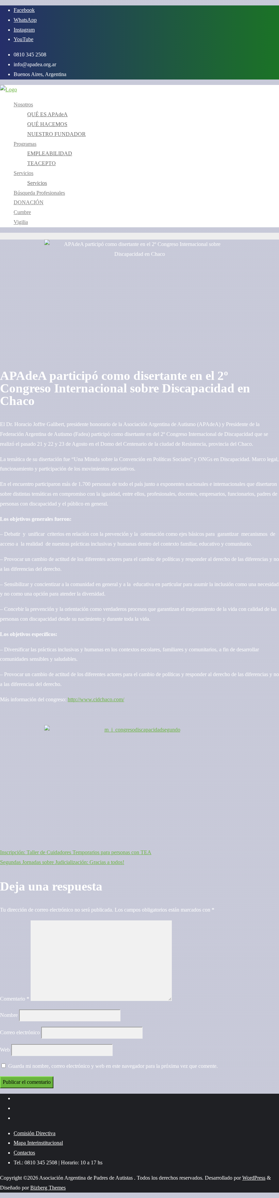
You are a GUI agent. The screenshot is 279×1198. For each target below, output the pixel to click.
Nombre (9, 1015)
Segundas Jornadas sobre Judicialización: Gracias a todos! (62, 862)
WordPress (253, 1178)
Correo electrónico (20, 1032)
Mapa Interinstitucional (38, 1143)
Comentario (14, 999)
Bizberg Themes (48, 1188)
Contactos (24, 1153)
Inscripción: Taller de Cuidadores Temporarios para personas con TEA (75, 852)
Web (5, 1050)
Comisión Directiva (34, 1133)
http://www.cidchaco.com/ (96, 699)
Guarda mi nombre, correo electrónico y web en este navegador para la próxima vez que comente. (113, 1066)
